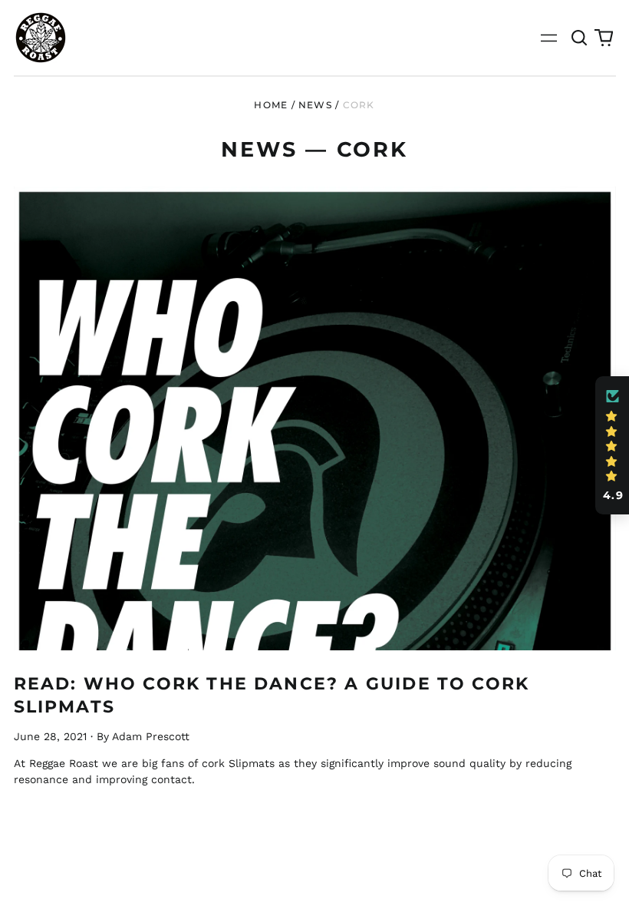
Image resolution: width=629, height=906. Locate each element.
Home (271, 105)
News (315, 105)
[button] (580, 37)
